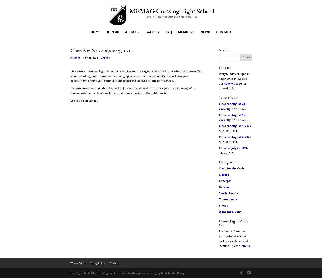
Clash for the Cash (231, 168)
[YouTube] (249, 273)
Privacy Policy (97, 263)
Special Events (228, 193)
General (224, 187)
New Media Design (173, 273)
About (130, 32)
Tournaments (228, 199)
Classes (105, 57)
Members (186, 32)
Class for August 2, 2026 (235, 137)
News (205, 32)
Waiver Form (77, 263)
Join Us (112, 32)
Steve (77, 57)
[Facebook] (241, 273)
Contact (223, 32)
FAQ (169, 32)
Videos (223, 205)
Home (95, 32)
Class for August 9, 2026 (235, 126)
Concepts (225, 181)
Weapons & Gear (230, 212)
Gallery (153, 32)
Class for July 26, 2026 (233, 148)
